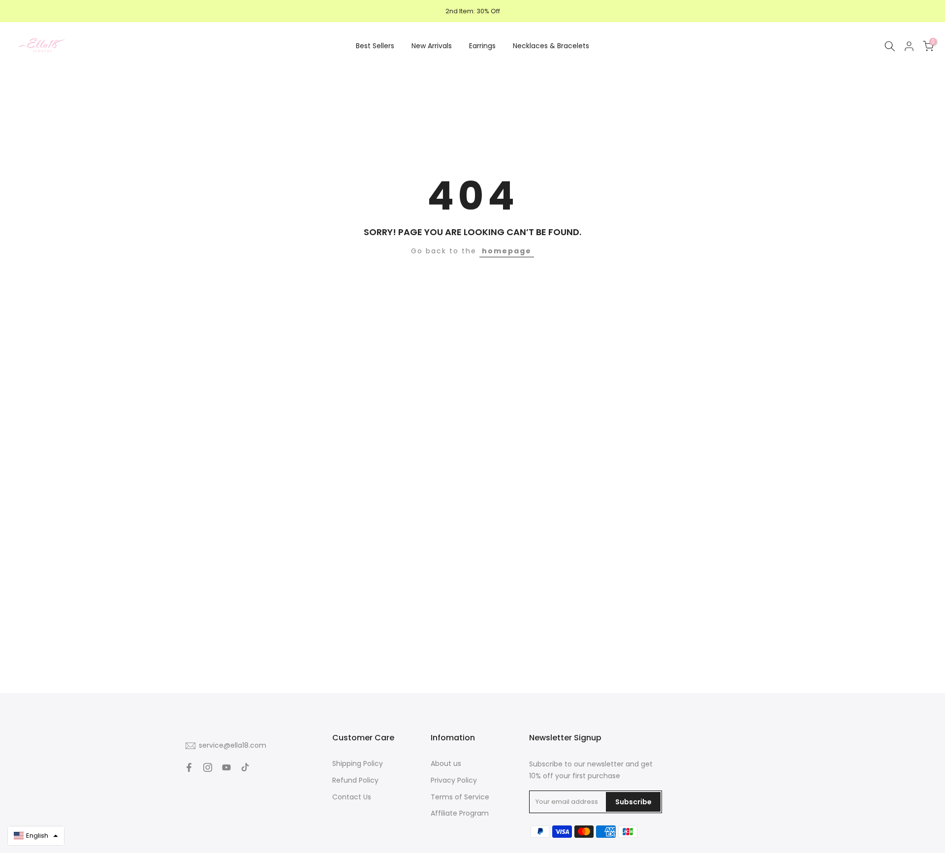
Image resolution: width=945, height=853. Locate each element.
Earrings (482, 46)
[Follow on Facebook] (189, 767)
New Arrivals (431, 46)
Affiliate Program (460, 813)
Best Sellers (375, 46)
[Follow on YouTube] (226, 767)
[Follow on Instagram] (207, 767)
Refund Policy (355, 780)
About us (446, 763)
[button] (36, 835)
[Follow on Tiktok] (245, 767)
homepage (507, 251)
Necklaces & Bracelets (551, 46)
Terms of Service (460, 797)
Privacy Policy (454, 780)
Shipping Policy (357, 763)
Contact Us (351, 797)
